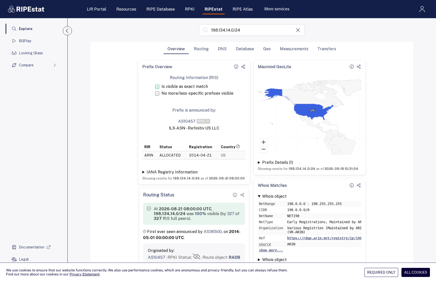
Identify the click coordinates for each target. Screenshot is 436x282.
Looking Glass (31, 53)
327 (230, 213)
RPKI (190, 9)
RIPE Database (160, 9)
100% (200, 213)
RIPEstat (214, 9)
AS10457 (156, 257)
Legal (24, 259)
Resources (126, 9)
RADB (234, 257)
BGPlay (25, 41)
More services (276, 9)
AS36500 (213, 231)
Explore (26, 29)
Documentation (32, 247)
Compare (26, 65)
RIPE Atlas (243, 9)
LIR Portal (96, 9)
